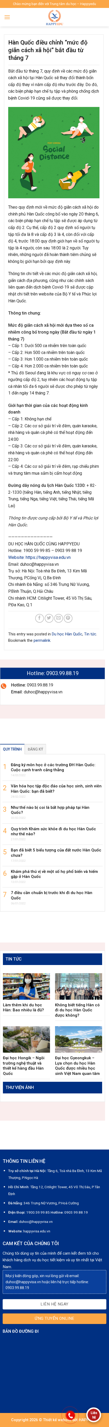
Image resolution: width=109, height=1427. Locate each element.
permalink (42, 640)
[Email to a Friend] (58, 618)
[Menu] (7, 17)
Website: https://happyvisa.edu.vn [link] (39, 557)
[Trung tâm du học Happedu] (54, 17)
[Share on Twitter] (49, 618)
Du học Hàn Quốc (67, 634)
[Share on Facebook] (39, 618)
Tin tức (90, 634)
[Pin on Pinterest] (68, 618)
